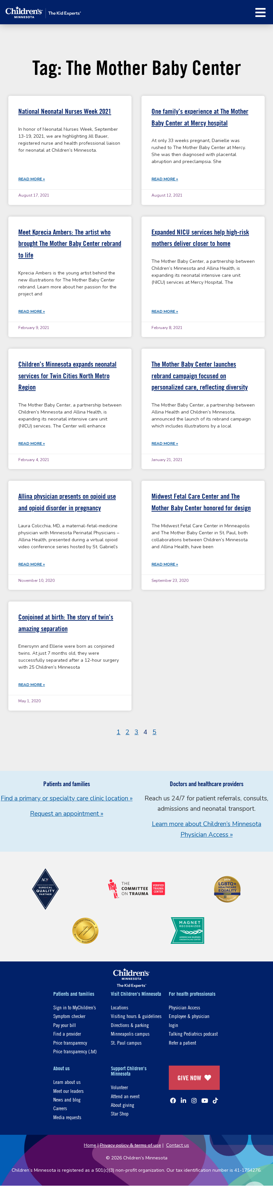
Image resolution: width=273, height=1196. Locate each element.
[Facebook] (173, 1101)
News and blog (67, 1099)
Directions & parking (130, 1025)
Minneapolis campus (130, 1033)
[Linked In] (183, 1101)
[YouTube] (205, 1101)
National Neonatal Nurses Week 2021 (64, 111)
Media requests (67, 1117)
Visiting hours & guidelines (136, 1016)
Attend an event (125, 1096)
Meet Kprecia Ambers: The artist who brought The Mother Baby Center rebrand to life (69, 243)
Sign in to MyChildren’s (74, 1007)
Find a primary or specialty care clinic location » (67, 798)
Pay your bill (64, 1025)
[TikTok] (215, 1101)
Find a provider (67, 1033)
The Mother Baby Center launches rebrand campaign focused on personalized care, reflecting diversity (199, 375)
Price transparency (70, 1042)
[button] (260, 12)
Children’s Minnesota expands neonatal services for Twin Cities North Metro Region (67, 375)
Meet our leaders (68, 1091)
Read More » (31, 179)
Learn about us (67, 1082)
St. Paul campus (126, 1042)
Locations (119, 1007)
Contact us (177, 1145)
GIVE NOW (189, 1078)
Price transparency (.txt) (75, 1051)
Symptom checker (69, 1016)
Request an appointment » (66, 813)
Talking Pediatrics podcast (193, 1033)
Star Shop (120, 1113)
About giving (122, 1105)
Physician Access (184, 1007)
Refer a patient (182, 1042)
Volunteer (119, 1087)
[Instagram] (194, 1101)
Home (90, 1145)
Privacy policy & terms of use (130, 1145)
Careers (60, 1108)
